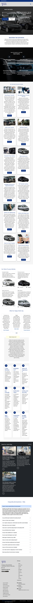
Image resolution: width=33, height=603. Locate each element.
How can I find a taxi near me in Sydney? (9, 547)
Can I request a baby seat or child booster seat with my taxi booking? (15, 522)
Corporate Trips (5, 588)
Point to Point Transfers (6, 594)
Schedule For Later (12, 19)
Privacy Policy (29, 600)
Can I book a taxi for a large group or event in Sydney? (12, 549)
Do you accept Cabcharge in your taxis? (9, 535)
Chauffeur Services (6, 593)
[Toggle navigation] (31, 4)
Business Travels (5, 587)
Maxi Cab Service (5, 590)
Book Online (20, 565)
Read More (9, 115)
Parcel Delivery (5, 596)
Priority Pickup (5, 584)
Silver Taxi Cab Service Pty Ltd (7, 600)
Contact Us (20, 572)
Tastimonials (20, 575)
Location (19, 578)
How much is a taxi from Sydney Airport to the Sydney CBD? (13, 527)
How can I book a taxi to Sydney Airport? (9, 539)
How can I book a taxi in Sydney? (8, 520)
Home (19, 563)
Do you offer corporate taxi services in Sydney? (10, 544)
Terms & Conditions (23, 600)
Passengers (20, 569)
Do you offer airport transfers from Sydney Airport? (11, 517)
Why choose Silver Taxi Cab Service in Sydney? (10, 552)
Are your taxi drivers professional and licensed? (11, 542)
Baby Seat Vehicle (6, 591)
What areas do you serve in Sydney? (8, 525)
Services (19, 566)
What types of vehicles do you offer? (9, 537)
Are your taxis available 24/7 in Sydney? (9, 532)
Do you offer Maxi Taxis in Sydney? (8, 530)
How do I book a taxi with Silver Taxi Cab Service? (11, 506)
